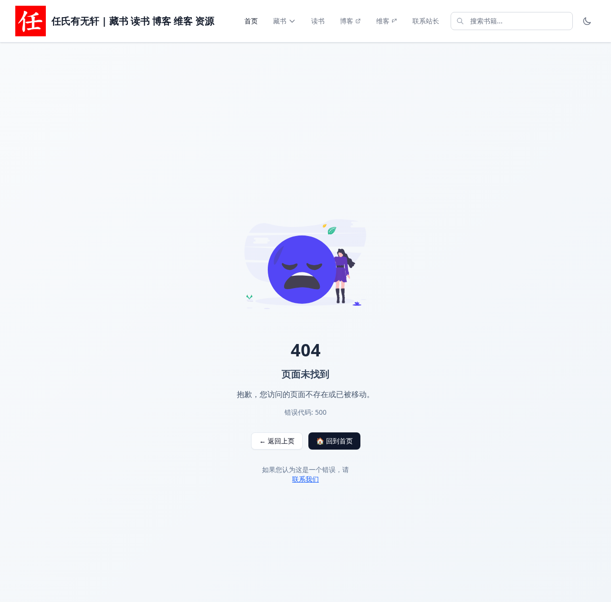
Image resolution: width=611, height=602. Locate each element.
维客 (383, 20)
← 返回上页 (277, 440)
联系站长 (425, 20)
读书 (318, 20)
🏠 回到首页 (334, 440)
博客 (346, 20)
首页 (251, 20)
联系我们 (305, 479)
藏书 (279, 20)
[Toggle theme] (587, 21)
